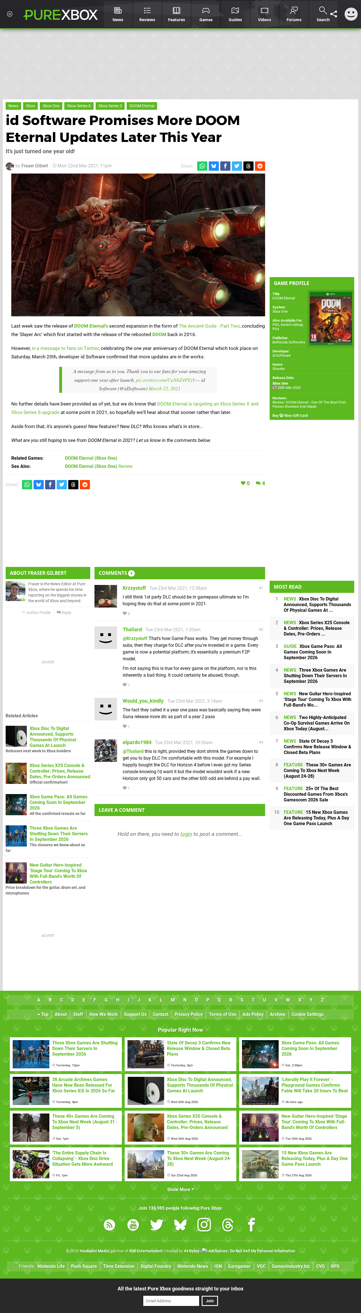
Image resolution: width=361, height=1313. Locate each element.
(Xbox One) (91, 458)
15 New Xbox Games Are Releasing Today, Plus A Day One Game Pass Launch (316, 818)
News (13, 106)
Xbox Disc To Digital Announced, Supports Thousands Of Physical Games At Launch (53, 737)
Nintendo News (192, 1266)
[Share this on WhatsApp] (202, 166)
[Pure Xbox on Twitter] (156, 1226)
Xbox (30, 106)
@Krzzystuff (135, 638)
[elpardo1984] (105, 759)
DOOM (159, 334)
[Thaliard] (105, 646)
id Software (281, 355)
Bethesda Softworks (288, 342)
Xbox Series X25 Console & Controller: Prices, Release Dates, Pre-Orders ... (317, 628)
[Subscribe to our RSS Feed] (109, 1226)
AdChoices (218, 1251)
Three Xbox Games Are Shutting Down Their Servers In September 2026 (59, 833)
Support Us (135, 1014)
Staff (78, 1014)
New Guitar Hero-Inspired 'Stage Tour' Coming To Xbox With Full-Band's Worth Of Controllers (58, 873)
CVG (320, 1266)
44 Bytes (191, 1251)
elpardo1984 (137, 742)
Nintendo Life (51, 1266)
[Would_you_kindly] (105, 717)
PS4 (275, 329)
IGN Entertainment (146, 1251)
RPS (335, 1266)
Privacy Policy (189, 1014)
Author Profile (38, 612)
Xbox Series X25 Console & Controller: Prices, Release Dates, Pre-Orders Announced (60, 771)
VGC (261, 1266)
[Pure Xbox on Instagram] (204, 1226)
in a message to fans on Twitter (65, 348)
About (61, 1014)
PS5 (275, 325)
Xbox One (51, 106)
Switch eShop (292, 325)
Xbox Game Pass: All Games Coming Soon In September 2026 (58, 802)
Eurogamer (239, 1266)
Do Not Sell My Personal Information (262, 1251)
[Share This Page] (333, 14)
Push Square (84, 1266)
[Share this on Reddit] (260, 166)
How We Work (103, 1014)
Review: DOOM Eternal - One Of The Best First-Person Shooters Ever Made (309, 404)
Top (44, 1014)
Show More (179, 1189)
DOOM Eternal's (91, 326)
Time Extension (119, 1266)
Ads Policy (253, 1014)
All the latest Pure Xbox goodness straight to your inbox (180, 1289)
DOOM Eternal (141, 106)
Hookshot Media (94, 1251)
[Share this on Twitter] (237, 166)
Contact (160, 1014)
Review (99, 466)
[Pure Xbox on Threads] (227, 1226)
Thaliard (132, 629)
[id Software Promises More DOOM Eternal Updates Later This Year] (138, 245)
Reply (66, 612)
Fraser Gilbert (34, 165)
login (186, 834)
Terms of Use (222, 1014)
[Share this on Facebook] (225, 166)
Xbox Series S (110, 106)
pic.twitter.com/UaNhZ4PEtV (165, 379)
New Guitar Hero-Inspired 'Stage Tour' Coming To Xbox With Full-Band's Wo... (317, 699)
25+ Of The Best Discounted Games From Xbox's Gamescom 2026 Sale (316, 794)
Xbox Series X (79, 106)
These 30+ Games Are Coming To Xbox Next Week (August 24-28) (317, 770)
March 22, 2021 (164, 388)
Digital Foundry (156, 1266)
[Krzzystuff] (105, 605)
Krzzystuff (134, 588)
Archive (277, 1014)
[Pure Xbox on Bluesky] (180, 1226)
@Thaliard (133, 751)
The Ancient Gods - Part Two (209, 326)
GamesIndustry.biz (291, 1266)
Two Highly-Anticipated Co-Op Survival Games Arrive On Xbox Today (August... (317, 723)
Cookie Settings (307, 1014)
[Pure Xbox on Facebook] (251, 1226)
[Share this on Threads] (248, 166)
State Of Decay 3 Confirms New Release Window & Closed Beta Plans (317, 746)
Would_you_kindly (143, 701)
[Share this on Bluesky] (214, 166)
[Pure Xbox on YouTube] (133, 1226)
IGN (218, 1266)
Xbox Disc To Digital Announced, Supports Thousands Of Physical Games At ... (317, 604)
